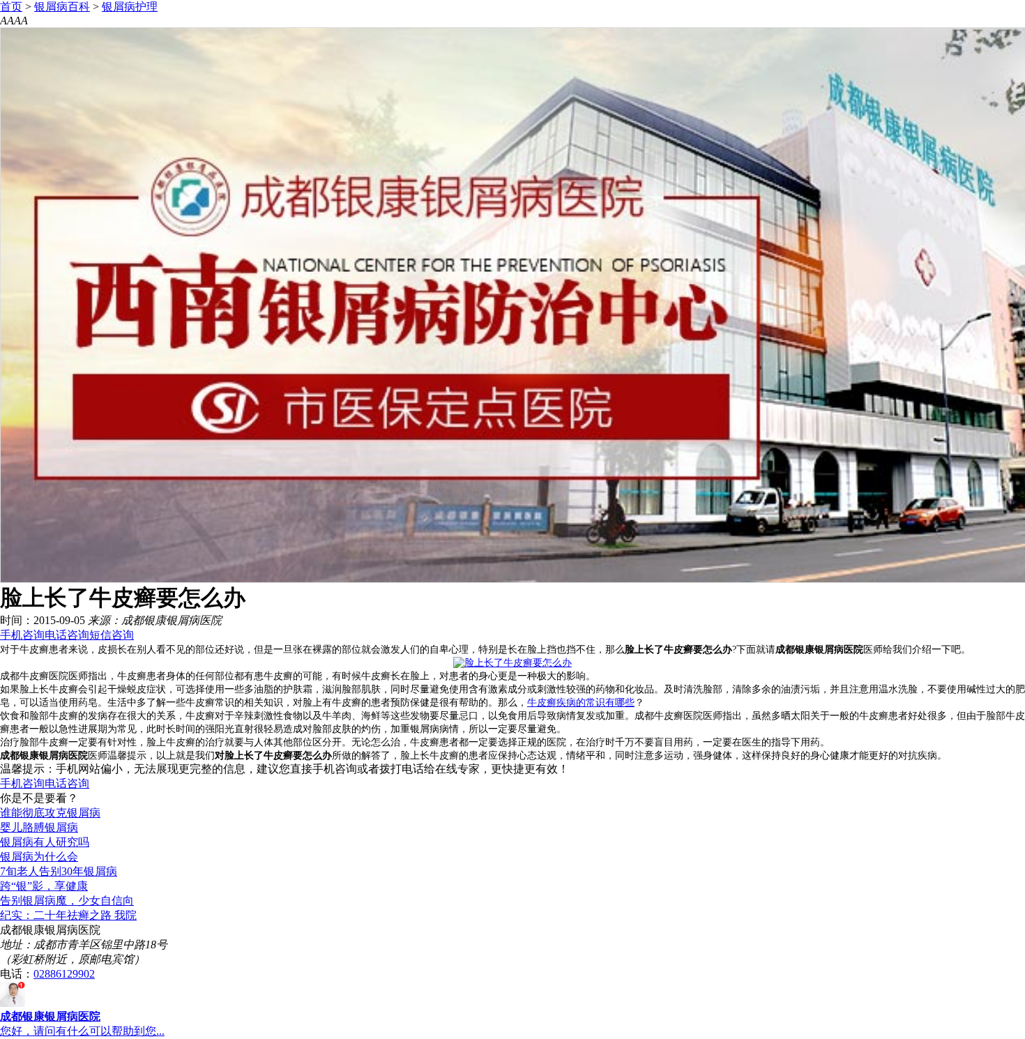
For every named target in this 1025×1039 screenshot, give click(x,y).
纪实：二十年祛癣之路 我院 (68, 915)
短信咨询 (111, 635)
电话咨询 (67, 635)
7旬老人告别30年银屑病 (58, 871)
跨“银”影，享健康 (44, 886)
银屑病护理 (130, 7)
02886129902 (64, 974)
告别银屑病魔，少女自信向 (67, 901)
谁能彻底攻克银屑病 (50, 813)
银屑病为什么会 (39, 857)
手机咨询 (22, 635)
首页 (11, 7)
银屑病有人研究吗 (44, 842)
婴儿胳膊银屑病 (39, 827)
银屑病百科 (62, 7)
